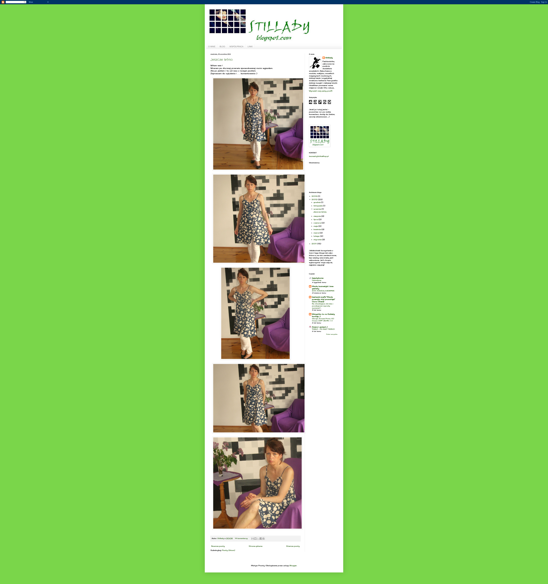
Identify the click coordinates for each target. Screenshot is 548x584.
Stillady (329, 58)
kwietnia (317, 229)
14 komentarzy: (241, 538)
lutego (317, 236)
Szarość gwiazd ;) (320, 327)
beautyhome (317, 278)
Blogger (293, 565)
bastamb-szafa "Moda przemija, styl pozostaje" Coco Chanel (323, 299)
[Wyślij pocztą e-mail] (252, 538)
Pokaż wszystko (332, 334)
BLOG (222, 46)
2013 (315, 196)
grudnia (317, 202)
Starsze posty (293, 546)
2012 (315, 199)
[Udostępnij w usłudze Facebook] (260, 538)
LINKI (250, 46)
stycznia (318, 239)
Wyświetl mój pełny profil (320, 91)
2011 (314, 244)
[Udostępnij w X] (258, 538)
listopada (318, 206)
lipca (316, 219)
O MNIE (211, 46)
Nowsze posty (218, 546)
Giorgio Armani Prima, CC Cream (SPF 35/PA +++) (323, 320)
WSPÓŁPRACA (236, 46)
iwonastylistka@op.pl (319, 156)
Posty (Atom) (228, 550)
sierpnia (317, 216)
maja (316, 226)
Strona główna (255, 546)
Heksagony (316, 280)
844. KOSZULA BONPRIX (323, 291)
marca (317, 233)
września (318, 209)
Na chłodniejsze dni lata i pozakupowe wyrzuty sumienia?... (322, 306)
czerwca (318, 223)
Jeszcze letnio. (221, 59)
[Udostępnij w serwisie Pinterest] (263, 538)
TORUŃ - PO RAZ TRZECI (323, 329)
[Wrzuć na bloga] (255, 538)
